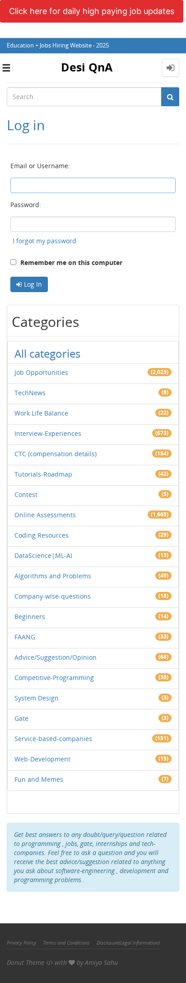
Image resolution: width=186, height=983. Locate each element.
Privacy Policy (21, 942)
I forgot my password (44, 240)
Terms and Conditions (66, 942)
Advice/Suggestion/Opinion (55, 657)
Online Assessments (45, 514)
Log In (33, 284)
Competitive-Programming (54, 677)
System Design (36, 698)
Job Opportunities (41, 372)
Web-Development (42, 759)
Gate (21, 718)
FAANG (24, 637)
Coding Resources (41, 535)
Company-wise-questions (52, 596)
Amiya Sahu (101, 962)
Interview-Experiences (47, 433)
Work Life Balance (41, 413)
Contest (25, 494)
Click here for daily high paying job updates (91, 11)
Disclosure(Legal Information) (128, 942)
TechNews (30, 392)
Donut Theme (25, 962)
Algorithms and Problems (52, 576)
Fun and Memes (38, 779)
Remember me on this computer (70, 262)
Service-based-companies (53, 738)
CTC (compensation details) (55, 453)
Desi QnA (86, 67)
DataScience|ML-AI (43, 555)
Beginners (29, 616)
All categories (47, 353)
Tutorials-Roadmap (43, 474)
